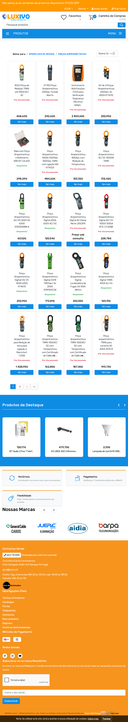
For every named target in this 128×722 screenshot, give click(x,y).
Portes (6, 606)
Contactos (8, 615)
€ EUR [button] (67, 9)
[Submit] (122, 25)
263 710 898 (13, 555)
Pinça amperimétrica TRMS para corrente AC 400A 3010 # (106, 342)
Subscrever (11, 700)
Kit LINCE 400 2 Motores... (64, 451)
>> (34, 386)
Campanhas (9, 610)
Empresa (7, 623)
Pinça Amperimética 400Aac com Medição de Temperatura (78, 158)
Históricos (24, 476)
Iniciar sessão (100, 9)
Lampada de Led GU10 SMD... (107, 451)
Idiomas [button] (82, 9)
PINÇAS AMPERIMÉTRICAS (72, 54)
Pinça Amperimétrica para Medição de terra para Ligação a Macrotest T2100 (22, 346)
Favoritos (75, 16)
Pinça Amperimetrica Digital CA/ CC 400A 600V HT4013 (22, 280)
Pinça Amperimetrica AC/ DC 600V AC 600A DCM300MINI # (22, 220)
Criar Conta (120, 9)
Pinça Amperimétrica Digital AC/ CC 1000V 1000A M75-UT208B (106, 220)
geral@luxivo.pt (10, 569)
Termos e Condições (13, 598)
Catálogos (8, 602)
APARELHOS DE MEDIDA (41, 54)
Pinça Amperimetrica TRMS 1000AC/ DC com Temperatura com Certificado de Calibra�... (50, 346)
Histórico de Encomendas (16, 627)
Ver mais (22, 122)
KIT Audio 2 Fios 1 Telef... (22, 451)
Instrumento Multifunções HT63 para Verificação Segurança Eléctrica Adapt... (78, 95)
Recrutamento (10, 619)
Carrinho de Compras (112, 16)
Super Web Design (93, 713)
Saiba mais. (93, 718)
